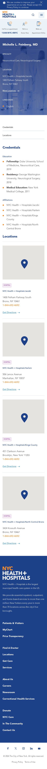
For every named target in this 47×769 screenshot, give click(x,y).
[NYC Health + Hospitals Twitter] (15, 748)
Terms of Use (30, 762)
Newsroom (9, 692)
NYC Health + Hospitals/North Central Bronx (23, 522)
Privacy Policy (17, 762)
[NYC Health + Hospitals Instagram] (23, 748)
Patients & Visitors (13, 623)
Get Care (8, 661)
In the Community (13, 724)
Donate (7, 711)
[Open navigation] (41, 15)
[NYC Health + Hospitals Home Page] (9, 15)
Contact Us (9, 730)
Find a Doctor (11, 648)
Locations (7, 135)
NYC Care (8, 717)
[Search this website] (33, 15)
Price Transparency (13, 636)
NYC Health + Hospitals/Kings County (20, 445)
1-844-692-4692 (11, 305)
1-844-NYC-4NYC (10, 33)
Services (7, 667)
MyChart (7, 630)
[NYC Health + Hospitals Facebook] (8, 748)
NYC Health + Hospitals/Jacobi (17, 291)
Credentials (8, 127)
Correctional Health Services (19, 699)
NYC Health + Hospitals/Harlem (17, 368)
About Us (8, 679)
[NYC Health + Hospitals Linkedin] (31, 748)
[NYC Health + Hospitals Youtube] (39, 748)
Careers (7, 686)
